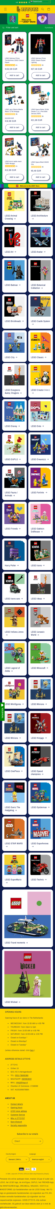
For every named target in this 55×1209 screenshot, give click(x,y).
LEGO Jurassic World (37, 633)
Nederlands (37, 1)
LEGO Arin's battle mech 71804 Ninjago (13, 162)
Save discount (16, 1121)
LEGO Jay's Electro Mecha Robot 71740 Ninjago (14, 110)
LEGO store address (19, 1111)
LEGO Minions (37, 704)
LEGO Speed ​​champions (37, 773)
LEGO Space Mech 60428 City (40, 163)
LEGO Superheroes (39, 843)
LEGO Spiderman (39, 807)
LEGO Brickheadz (13, 321)
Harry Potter (10, 565)
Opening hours (16, 1107)
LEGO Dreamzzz (38, 459)
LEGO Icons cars (12, 598)
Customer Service (18, 1114)
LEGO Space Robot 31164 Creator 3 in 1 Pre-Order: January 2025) (40, 111)
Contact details (17, 1104)
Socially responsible (19, 1125)
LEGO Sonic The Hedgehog (12, 809)
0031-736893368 (21, 1075)
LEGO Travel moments (15, 942)
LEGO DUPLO (11, 459)
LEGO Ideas (36, 598)
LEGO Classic (37, 357)
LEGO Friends (11, 528)
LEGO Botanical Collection (38, 287)
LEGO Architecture (39, 215)
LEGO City (10, 357)
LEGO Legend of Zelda (12, 669)
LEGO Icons (36, 565)
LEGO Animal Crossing (11, 217)
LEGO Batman (11, 285)
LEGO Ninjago (37, 738)
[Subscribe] (40, 1141)
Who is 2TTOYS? (18, 1118)
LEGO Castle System (40, 321)
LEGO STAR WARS (14, 843)
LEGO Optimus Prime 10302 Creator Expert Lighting (38, 60)
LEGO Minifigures (13, 704)
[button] (5, 9)
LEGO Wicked (11, 1002)
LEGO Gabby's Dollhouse (37, 530)
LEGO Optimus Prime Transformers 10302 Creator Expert (14, 60)
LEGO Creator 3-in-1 (40, 390)
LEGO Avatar (37, 251)
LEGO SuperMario (13, 879)
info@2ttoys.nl (22, 1082)
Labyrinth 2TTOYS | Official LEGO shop (23, 1174)
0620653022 (26, 1079)
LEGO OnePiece (12, 771)
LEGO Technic (37, 879)
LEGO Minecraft (38, 668)
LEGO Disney (11, 426)
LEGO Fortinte (38, 492)
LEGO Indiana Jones (14, 631)
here (32, 1050)
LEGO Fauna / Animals (11, 494)
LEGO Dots (36, 426)
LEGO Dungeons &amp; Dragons (12, 391)
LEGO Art (9, 251)
